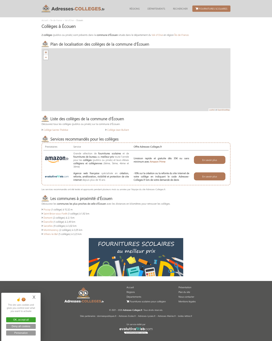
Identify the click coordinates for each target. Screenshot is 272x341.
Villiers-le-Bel (50, 234)
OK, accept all (21, 319)
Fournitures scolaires (212, 8)
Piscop (47, 209)
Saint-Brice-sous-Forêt (55, 213)
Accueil (130, 287)
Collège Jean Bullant (118, 129)
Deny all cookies (21, 326)
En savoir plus (209, 160)
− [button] (46, 57)
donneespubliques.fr (106, 315)
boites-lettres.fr (185, 315)
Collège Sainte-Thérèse (55, 129)
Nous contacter (186, 296)
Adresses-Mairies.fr (167, 315)
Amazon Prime (157, 161)
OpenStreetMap (224, 109)
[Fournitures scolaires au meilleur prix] (136, 275)
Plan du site (184, 292)
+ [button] (46, 52)
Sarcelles (48, 225)
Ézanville (48, 221)
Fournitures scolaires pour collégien (147, 301)
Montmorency (51, 229)
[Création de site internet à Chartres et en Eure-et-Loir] (136, 330)
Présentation (184, 287)
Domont (47, 217)
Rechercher (180, 8)
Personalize (21, 333)
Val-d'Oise (157, 34)
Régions (135, 8)
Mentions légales (187, 301)
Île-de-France (181, 34)
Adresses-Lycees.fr (147, 315)
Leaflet (211, 109)
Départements (156, 8)
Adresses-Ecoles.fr (127, 315)
